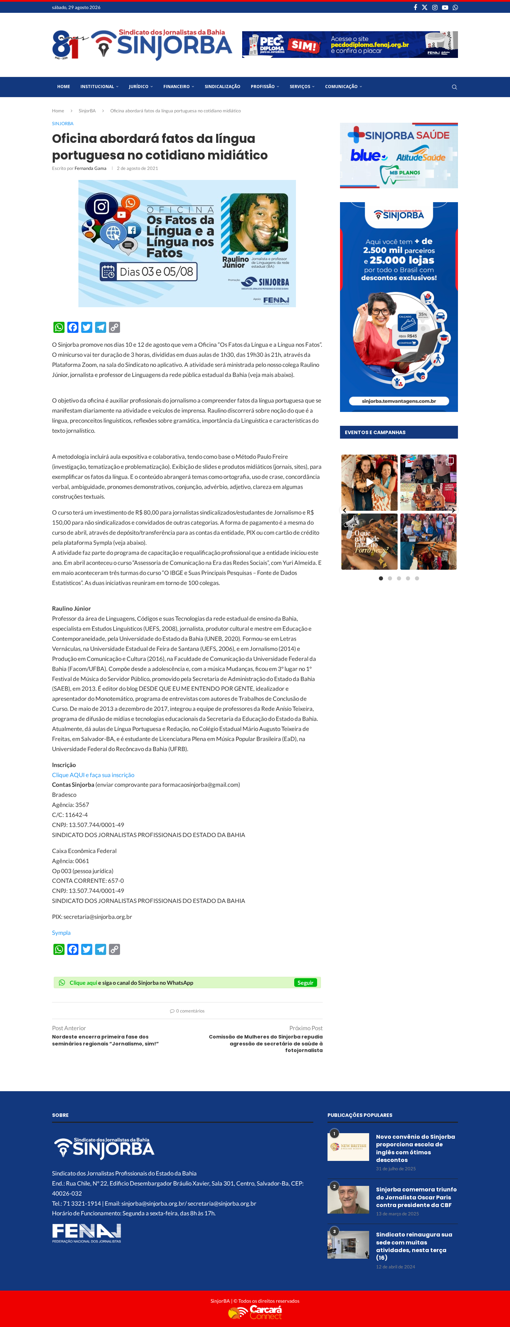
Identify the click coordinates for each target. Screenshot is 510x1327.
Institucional (97, 86)
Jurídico (138, 86)
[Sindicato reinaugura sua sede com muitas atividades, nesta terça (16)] (348, 1245)
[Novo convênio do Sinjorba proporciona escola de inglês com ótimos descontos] (348, 1147)
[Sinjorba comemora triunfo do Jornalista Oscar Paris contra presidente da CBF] (348, 1200)
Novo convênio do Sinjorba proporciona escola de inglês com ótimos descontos (415, 1148)
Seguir (306, 982)
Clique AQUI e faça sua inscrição (93, 774)
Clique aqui (83, 982)
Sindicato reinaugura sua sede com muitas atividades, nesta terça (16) (414, 1246)
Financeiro (176, 86)
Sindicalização (222, 86)
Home (63, 86)
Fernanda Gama (91, 168)
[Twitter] (425, 7)
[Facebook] (415, 7)
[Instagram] (434, 7)
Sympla (61, 932)
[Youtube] (445, 7)
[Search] (454, 87)
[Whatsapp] (455, 7)
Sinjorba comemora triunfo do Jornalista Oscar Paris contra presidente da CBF (416, 1197)
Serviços (300, 86)
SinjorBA (87, 110)
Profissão (263, 86)
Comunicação (341, 86)
